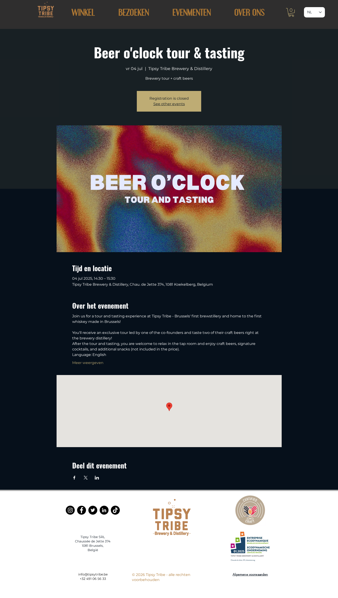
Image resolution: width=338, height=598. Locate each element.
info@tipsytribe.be (93, 574)
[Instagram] (70, 510)
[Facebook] (81, 510)
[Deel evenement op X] (85, 478)
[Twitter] (92, 510)
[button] (133, 12)
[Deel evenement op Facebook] (74, 478)
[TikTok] (115, 510)
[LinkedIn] (104, 510)
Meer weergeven (87, 363)
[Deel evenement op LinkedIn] (97, 478)
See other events (169, 104)
